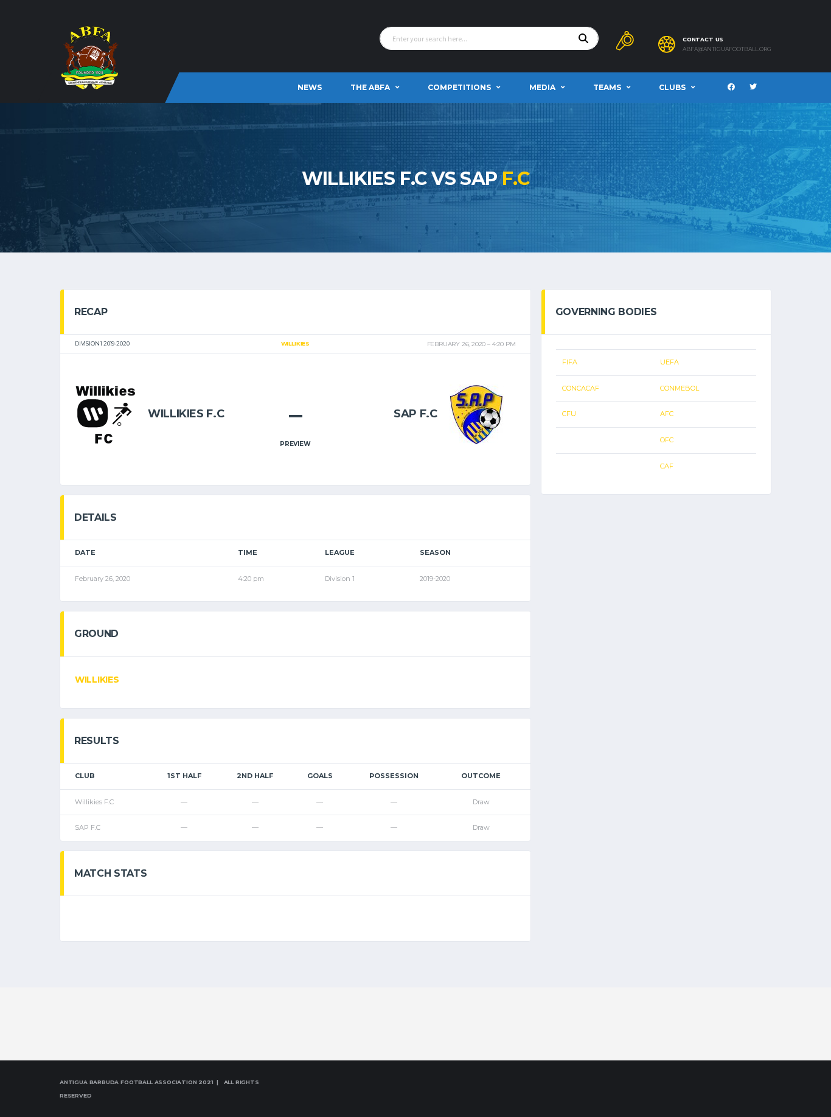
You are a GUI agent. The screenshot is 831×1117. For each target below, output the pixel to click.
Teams (607, 87)
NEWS (309, 87)
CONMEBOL (679, 388)
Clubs (672, 87)
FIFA (569, 362)
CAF (666, 466)
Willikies (97, 679)
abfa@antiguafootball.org (727, 49)
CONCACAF (580, 388)
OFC (666, 440)
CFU (569, 413)
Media (542, 87)
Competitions (459, 87)
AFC (666, 413)
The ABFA (370, 87)
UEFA (669, 362)
